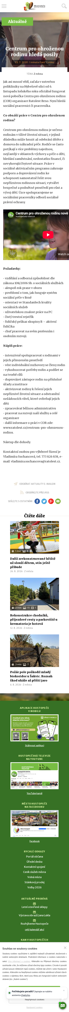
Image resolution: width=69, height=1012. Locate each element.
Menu (4, 6)
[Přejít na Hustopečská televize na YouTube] (34, 775)
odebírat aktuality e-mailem (37, 483)
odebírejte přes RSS (37, 492)
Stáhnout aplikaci (34, 745)
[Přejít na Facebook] (34, 823)
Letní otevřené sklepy (34, 907)
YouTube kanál (34, 793)
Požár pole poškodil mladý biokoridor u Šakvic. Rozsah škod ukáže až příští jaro (31, 676)
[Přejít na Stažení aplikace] (34, 727)
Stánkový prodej (34, 882)
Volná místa (34, 877)
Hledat (64, 6)
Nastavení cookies (34, 1007)
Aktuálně (17, 21)
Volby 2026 (34, 887)
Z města (38, 73)
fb (37, 501)
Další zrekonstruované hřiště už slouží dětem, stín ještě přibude (32, 563)
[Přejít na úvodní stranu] (34, 6)
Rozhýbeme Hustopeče (34, 923)
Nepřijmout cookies (34, 999)
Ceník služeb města (34, 872)
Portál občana (34, 856)
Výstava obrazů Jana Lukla (34, 915)
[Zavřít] (65, 948)
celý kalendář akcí (34, 929)
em (58, 501)
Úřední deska (34, 861)
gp (50, 501)
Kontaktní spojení (34, 866)
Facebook (35, 841)
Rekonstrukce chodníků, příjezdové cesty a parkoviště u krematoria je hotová (33, 620)
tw (44, 501)
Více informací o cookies (19, 961)
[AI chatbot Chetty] (62, 1005)
